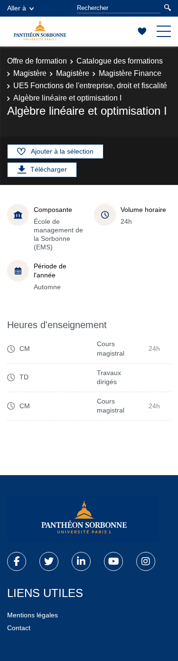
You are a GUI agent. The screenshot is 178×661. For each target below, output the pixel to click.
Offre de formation (37, 61)
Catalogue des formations (119, 61)
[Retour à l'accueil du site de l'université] (83, 519)
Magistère (30, 73)
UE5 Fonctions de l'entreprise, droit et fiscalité (90, 86)
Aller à (16, 8)
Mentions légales (32, 615)
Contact (18, 628)
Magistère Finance (130, 73)
